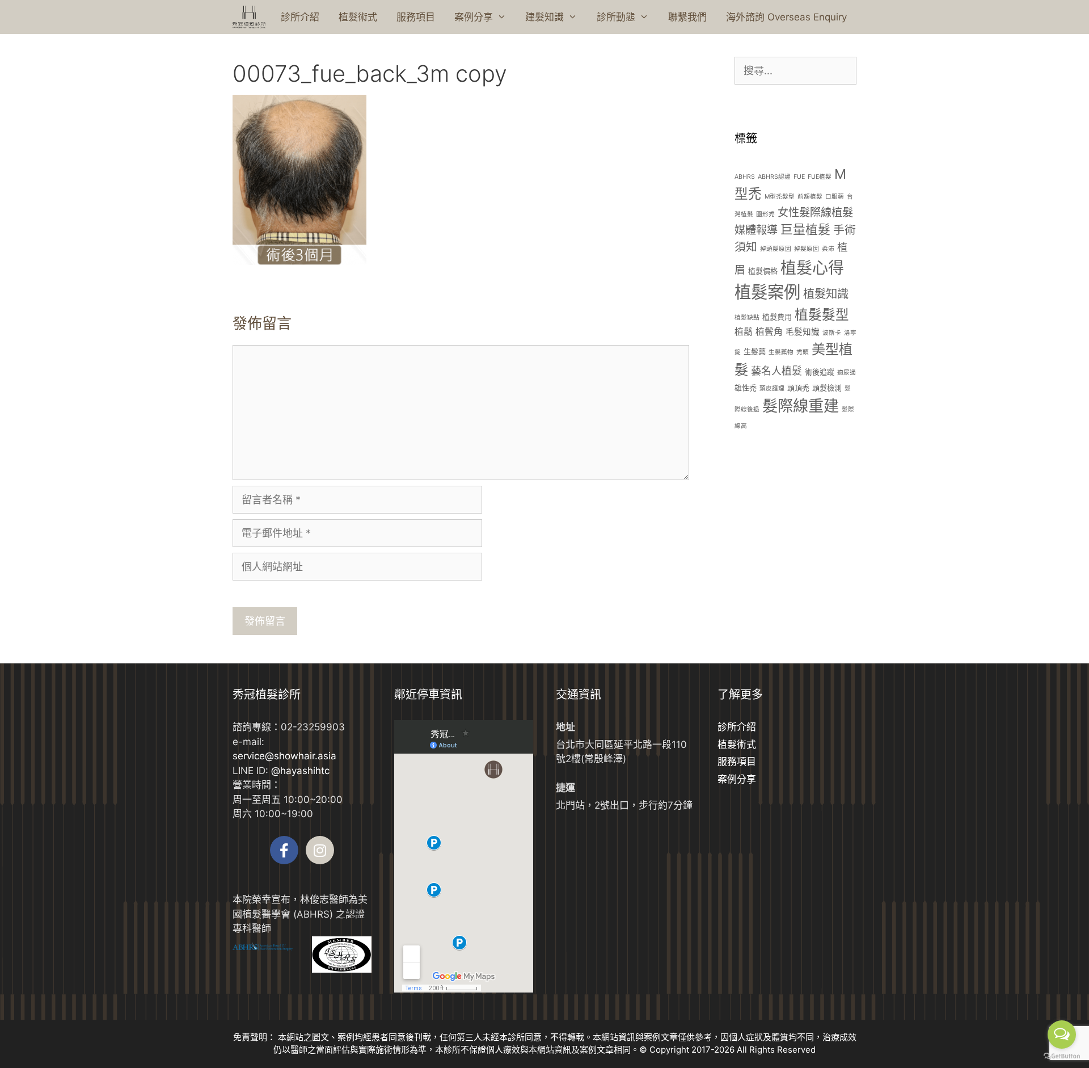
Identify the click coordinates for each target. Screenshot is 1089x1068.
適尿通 (846, 372)
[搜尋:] (795, 71)
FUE (799, 176)
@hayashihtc (300, 770)
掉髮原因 (806, 249)
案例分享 (473, 17)
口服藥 (834, 196)
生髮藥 (755, 351)
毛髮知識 (803, 332)
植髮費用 (777, 316)
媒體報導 (756, 230)
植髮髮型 (822, 314)
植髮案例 (767, 292)
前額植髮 (809, 196)
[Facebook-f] (284, 850)
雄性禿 (746, 387)
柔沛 (828, 249)
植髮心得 (812, 267)
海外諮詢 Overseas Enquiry (786, 17)
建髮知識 (544, 17)
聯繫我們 (687, 17)
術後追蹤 (819, 371)
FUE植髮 (819, 176)
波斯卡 (831, 333)
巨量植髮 (805, 229)
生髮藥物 (781, 352)
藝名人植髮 (776, 371)
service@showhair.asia (284, 756)
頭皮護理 (771, 388)
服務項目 (415, 17)
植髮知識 (826, 294)
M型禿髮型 (780, 196)
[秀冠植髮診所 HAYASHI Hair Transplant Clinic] (249, 17)
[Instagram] (320, 850)
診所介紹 (300, 17)
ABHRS (745, 176)
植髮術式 (358, 17)
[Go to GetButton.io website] (1062, 1056)
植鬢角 (769, 331)
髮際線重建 (800, 406)
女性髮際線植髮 (815, 212)
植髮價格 (763, 270)
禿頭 (802, 352)
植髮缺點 (747, 317)
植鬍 (744, 331)
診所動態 (616, 17)
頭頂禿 (798, 387)
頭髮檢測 (827, 387)
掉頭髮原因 (775, 249)
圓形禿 (765, 214)
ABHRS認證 (774, 176)
